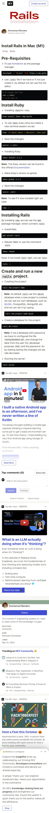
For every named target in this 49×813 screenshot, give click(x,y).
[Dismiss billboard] (45, 752)
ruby (5, 51)
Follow (24, 612)
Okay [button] (7, 808)
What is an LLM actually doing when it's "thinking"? (24, 541)
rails (12, 51)
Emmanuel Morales (17, 30)
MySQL (8, 304)
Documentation (21, 167)
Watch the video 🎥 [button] (13, 590)
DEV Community (25, 651)
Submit (11, 490)
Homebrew (17, 63)
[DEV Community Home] (10, 3)
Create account (38, 3)
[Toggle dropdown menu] (45, 373)
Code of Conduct (17, 498)
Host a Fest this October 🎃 (22, 732)
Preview (24, 490)
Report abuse (33, 498)
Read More (9, 462)
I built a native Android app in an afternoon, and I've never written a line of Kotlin (24, 413)
